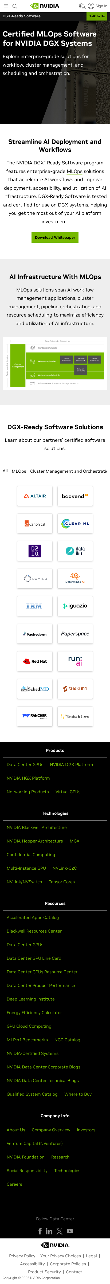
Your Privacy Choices (60, 1255)
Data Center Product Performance (41, 985)
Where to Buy (78, 1094)
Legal (91, 1255)
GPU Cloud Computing (29, 1026)
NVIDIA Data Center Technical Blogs (43, 1080)
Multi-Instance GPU (26, 868)
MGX (75, 841)
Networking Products (28, 791)
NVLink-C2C (65, 868)
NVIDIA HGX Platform (28, 778)
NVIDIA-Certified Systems (32, 1053)
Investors (86, 1129)
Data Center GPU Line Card (34, 958)
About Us (16, 1129)
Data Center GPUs (25, 764)
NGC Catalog (67, 1039)
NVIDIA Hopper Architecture (35, 841)
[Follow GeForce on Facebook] (40, 1231)
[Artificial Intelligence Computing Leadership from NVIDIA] (45, 6)
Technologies (67, 1170)
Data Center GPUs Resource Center (42, 971)
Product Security (44, 1271)
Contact (74, 1271)
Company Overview (51, 1129)
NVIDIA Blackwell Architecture (37, 827)
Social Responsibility (27, 1170)
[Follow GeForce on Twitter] (59, 1231)
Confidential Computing (31, 854)
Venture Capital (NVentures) (35, 1143)
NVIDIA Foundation (26, 1157)
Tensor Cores (62, 881)
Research (60, 1157)
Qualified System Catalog (32, 1094)
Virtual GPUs (68, 791)
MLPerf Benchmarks (27, 1039)
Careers (14, 1184)
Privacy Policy (22, 1255)
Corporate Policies (68, 1263)
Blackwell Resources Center (34, 931)
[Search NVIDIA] (15, 4)
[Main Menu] (6, 6)
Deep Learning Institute (31, 999)
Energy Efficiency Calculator (34, 1012)
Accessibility (32, 1263)
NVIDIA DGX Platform (71, 764)
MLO (74, 171)
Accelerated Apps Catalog (33, 917)
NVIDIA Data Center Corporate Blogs (43, 1067)
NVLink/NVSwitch (24, 881)
